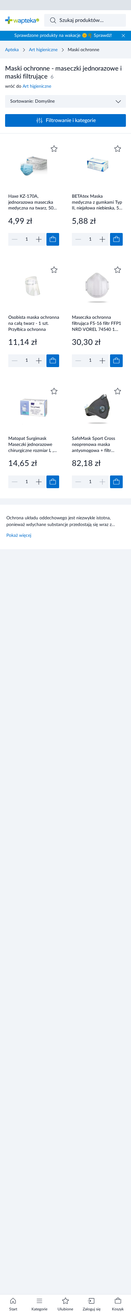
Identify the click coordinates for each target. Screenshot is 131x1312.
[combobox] (85, 20)
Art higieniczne (43, 50)
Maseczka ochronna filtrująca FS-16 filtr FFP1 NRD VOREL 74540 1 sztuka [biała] (96, 323)
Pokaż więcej (18, 535)
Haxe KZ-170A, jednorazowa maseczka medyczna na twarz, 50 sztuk (30, 202)
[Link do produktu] (33, 194)
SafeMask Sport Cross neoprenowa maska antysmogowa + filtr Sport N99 (93, 444)
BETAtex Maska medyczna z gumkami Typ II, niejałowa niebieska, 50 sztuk (97, 202)
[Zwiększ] (38, 239)
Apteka (12, 50)
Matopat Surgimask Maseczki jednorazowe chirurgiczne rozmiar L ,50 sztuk (33, 444)
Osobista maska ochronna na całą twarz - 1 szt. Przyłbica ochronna (33, 323)
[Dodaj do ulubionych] (54, 149)
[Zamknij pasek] (123, 35)
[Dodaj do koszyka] (52, 239)
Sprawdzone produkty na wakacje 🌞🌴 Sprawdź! (63, 35)
